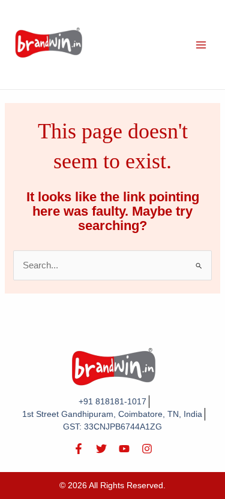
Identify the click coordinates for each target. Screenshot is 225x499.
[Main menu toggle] (201, 44)
